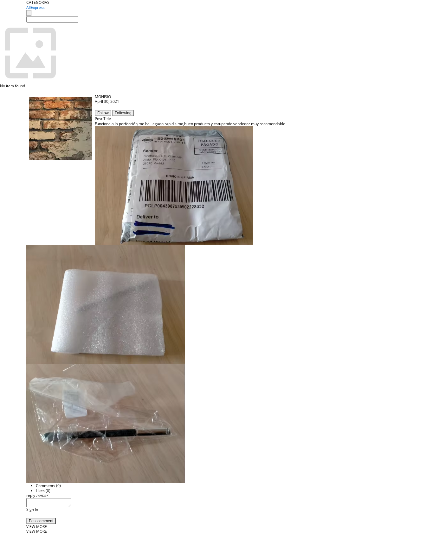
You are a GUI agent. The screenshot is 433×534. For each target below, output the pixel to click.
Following (123, 113)
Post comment (41, 521)
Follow (103, 113)
